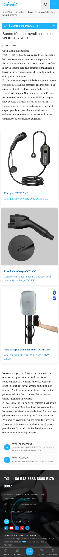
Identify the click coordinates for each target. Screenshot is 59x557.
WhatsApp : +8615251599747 (23, 512)
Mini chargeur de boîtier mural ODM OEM (27, 349)
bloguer (23, 535)
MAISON (8, 12)
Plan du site (11, 535)
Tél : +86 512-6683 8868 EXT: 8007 (29, 482)
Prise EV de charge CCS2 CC (20, 271)
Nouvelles (20, 12)
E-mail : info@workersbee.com (23, 504)
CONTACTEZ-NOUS (20, 521)
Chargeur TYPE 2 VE (16, 193)
